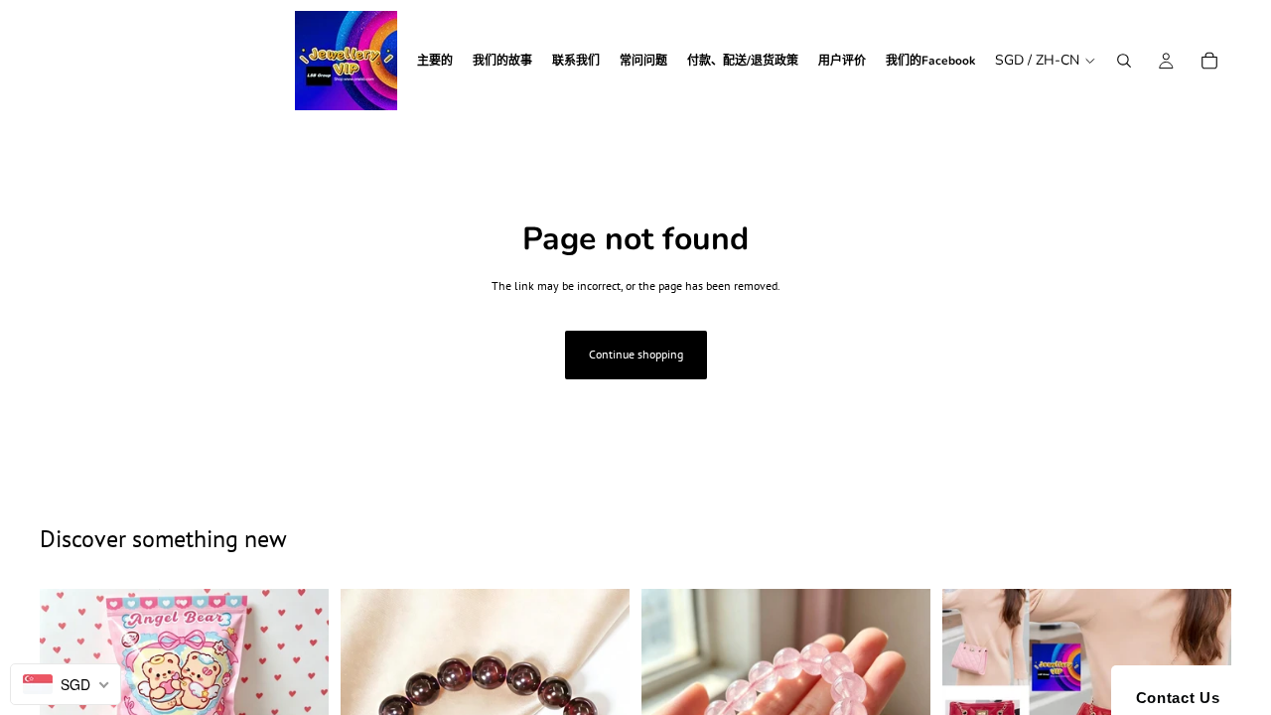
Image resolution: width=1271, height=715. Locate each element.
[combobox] (65, 684)
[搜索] (1124, 60)
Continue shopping (636, 354)
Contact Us (1172, 697)
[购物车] (1209, 60)
